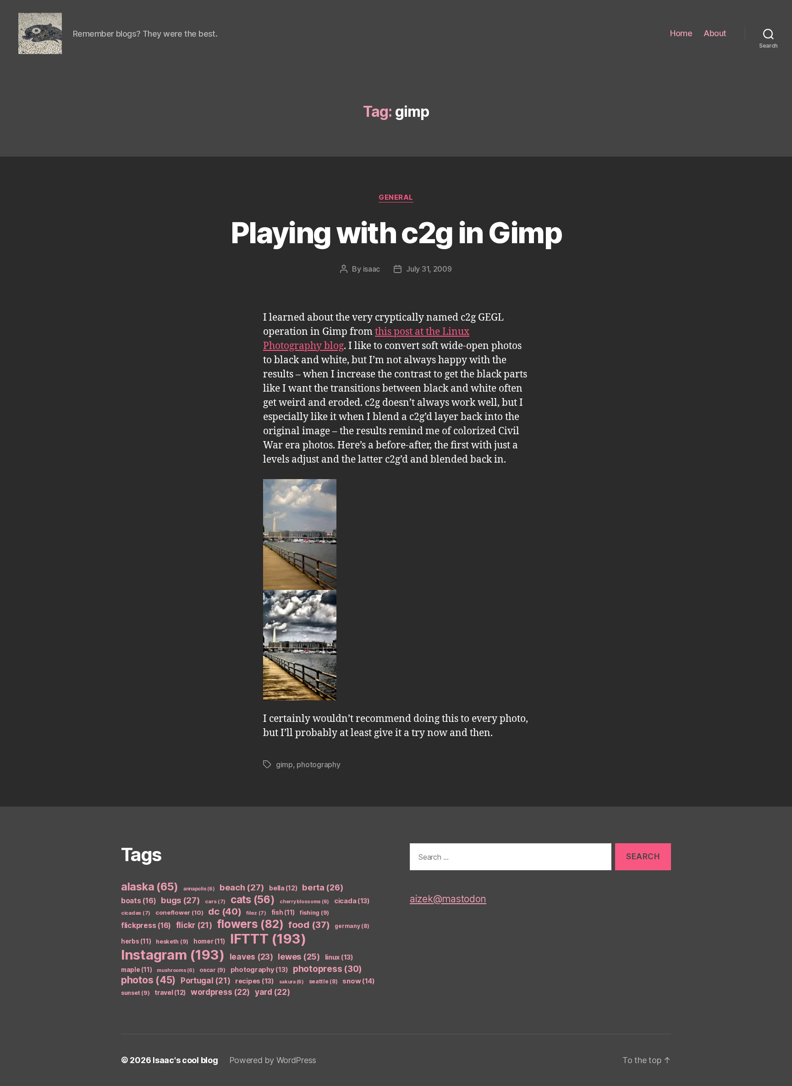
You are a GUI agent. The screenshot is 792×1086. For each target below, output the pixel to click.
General (396, 197)
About (715, 33)
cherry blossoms (304, 902)
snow (358, 981)
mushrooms (176, 970)
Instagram (173, 955)
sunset (135, 992)
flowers (250, 924)
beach (242, 887)
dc (224, 911)
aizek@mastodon (448, 899)
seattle (323, 981)
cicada (352, 901)
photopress (327, 969)
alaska (149, 886)
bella (283, 888)
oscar (212, 969)
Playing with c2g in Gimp (396, 232)
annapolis (199, 889)
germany (352, 925)
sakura (291, 982)
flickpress (146, 925)
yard (272, 992)
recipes (254, 981)
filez (256, 913)
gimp (284, 764)
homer (209, 941)
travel (170, 992)
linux (339, 957)
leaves (251, 956)
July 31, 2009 (429, 268)
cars (215, 901)
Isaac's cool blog (185, 1060)
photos (148, 980)
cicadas (135, 913)
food (309, 924)
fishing (314, 912)
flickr (194, 925)
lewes (298, 956)
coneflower (179, 912)
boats (138, 900)
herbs (136, 941)
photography (318, 764)
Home (681, 33)
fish (283, 912)
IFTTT (268, 939)
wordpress (220, 992)
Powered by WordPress (273, 1060)
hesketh (172, 941)
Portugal (206, 980)
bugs (180, 900)
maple (136, 969)
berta (322, 887)
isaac (371, 268)
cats (253, 899)
